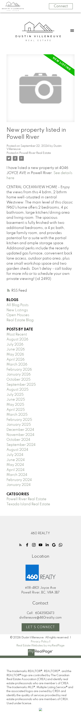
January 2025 (18, 424)
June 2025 (15, 399)
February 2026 (19, 369)
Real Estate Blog (20, 320)
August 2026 (17, 339)
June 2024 (15, 460)
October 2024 (18, 440)
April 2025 (15, 410)
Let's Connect (40, 627)
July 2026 (14, 344)
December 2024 (20, 430)
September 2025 (21, 384)
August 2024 (17, 450)
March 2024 (16, 475)
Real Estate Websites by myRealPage (40, 645)
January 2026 (18, 374)
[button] (20, 545)
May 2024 (15, 465)
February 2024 (19, 480)
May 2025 (15, 404)
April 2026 (15, 359)
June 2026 (15, 349)
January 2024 (18, 485)
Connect (61, 6)
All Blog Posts (17, 305)
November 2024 (20, 435)
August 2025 (17, 389)
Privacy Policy (40, 641)
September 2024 (21, 445)
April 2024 (15, 470)
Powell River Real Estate (35, 153)
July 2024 (14, 455)
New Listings (17, 310)
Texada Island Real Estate (28, 504)
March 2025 (17, 414)
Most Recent (16, 334)
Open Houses (17, 315)
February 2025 (19, 420)
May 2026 (15, 354)
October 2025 (18, 379)
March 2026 (16, 364)
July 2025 (15, 394)
